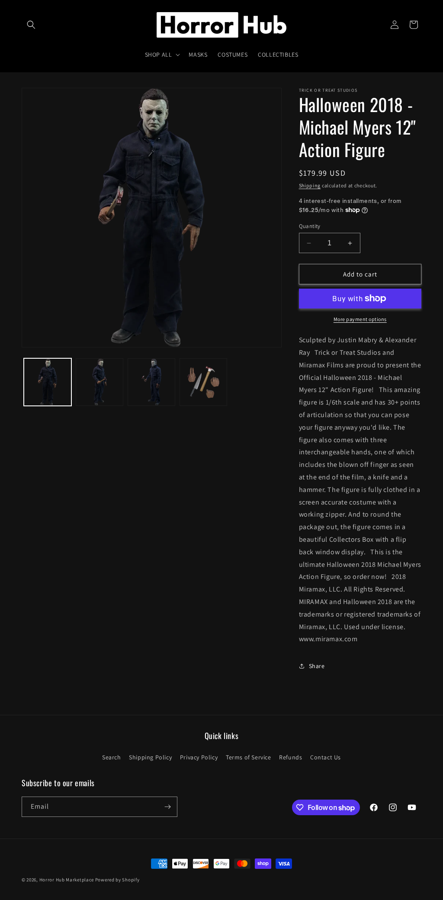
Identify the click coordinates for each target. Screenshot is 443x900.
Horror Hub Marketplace (66, 880)
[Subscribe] (167, 807)
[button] (31, 24)
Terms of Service (248, 757)
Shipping (310, 185)
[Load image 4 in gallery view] (203, 382)
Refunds (290, 757)
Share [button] (317, 666)
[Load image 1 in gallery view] (47, 382)
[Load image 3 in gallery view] (151, 382)
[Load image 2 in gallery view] (99, 382)
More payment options (360, 319)
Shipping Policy (150, 757)
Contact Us (325, 757)
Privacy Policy (199, 757)
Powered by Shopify (117, 880)
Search (111, 757)
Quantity (310, 226)
